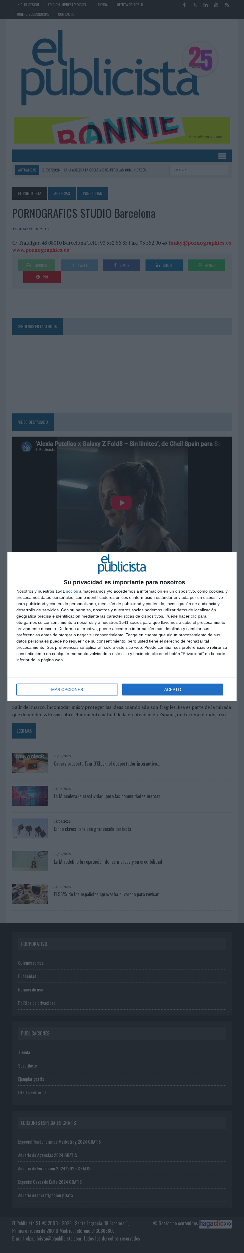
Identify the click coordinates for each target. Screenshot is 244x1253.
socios (72, 591)
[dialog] (122, 626)
